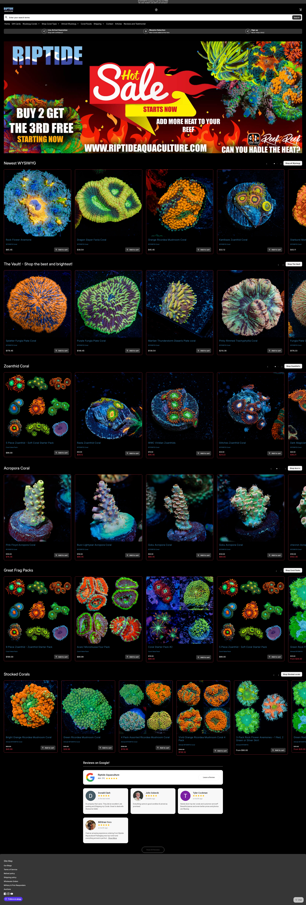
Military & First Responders (15, 885)
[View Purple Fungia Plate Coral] (108, 303)
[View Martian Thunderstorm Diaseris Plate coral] (179, 303)
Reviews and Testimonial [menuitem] (135, 24)
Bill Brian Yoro (105, 822)
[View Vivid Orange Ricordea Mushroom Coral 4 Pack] (203, 707)
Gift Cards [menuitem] (16, 24)
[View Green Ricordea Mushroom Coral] (88, 707)
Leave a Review (211, 778)
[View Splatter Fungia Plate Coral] (37, 303)
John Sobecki (152, 793)
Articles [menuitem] (118, 24)
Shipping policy (10, 877)
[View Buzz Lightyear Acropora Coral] (108, 508)
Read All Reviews (155, 850)
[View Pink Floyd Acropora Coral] (37, 508)
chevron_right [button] (281, 163)
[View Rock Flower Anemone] (37, 203)
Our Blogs (8, 865)
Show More (112, 838)
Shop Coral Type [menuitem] (49, 24)
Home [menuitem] (7, 24)
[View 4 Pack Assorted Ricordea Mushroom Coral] (146, 707)
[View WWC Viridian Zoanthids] (179, 405)
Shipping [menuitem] (97, 24)
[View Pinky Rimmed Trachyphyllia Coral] (250, 303)
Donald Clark (104, 793)
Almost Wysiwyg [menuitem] (68, 24)
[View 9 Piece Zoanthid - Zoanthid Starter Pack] (37, 610)
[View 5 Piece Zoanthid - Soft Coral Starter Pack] (37, 405)
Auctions (7, 889)
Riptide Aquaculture (108, 774)
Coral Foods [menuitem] (86, 24)
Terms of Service (10, 869)
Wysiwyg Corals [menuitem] (30, 24)
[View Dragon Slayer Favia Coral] (108, 203)
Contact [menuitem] (109, 24)
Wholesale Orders (11, 881)
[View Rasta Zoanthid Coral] (108, 405)
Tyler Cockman (200, 793)
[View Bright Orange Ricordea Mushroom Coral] (30, 707)
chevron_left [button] (266, 163)
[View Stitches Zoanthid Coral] (250, 405)
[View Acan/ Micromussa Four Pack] (108, 610)
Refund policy (9, 873)
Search (297, 17)
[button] (274, 163)
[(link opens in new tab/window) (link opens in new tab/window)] (153, 97)
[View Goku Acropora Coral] (179, 508)
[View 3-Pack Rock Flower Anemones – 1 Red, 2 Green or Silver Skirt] (261, 707)
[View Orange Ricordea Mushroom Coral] (179, 203)
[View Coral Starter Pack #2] (179, 610)
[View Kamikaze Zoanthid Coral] (250, 203)
